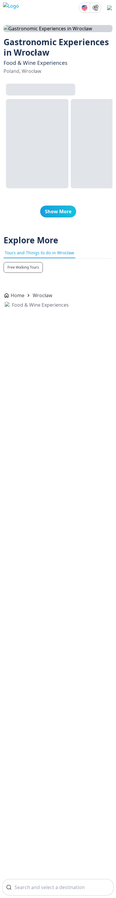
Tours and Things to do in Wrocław (39, 253)
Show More (58, 211)
